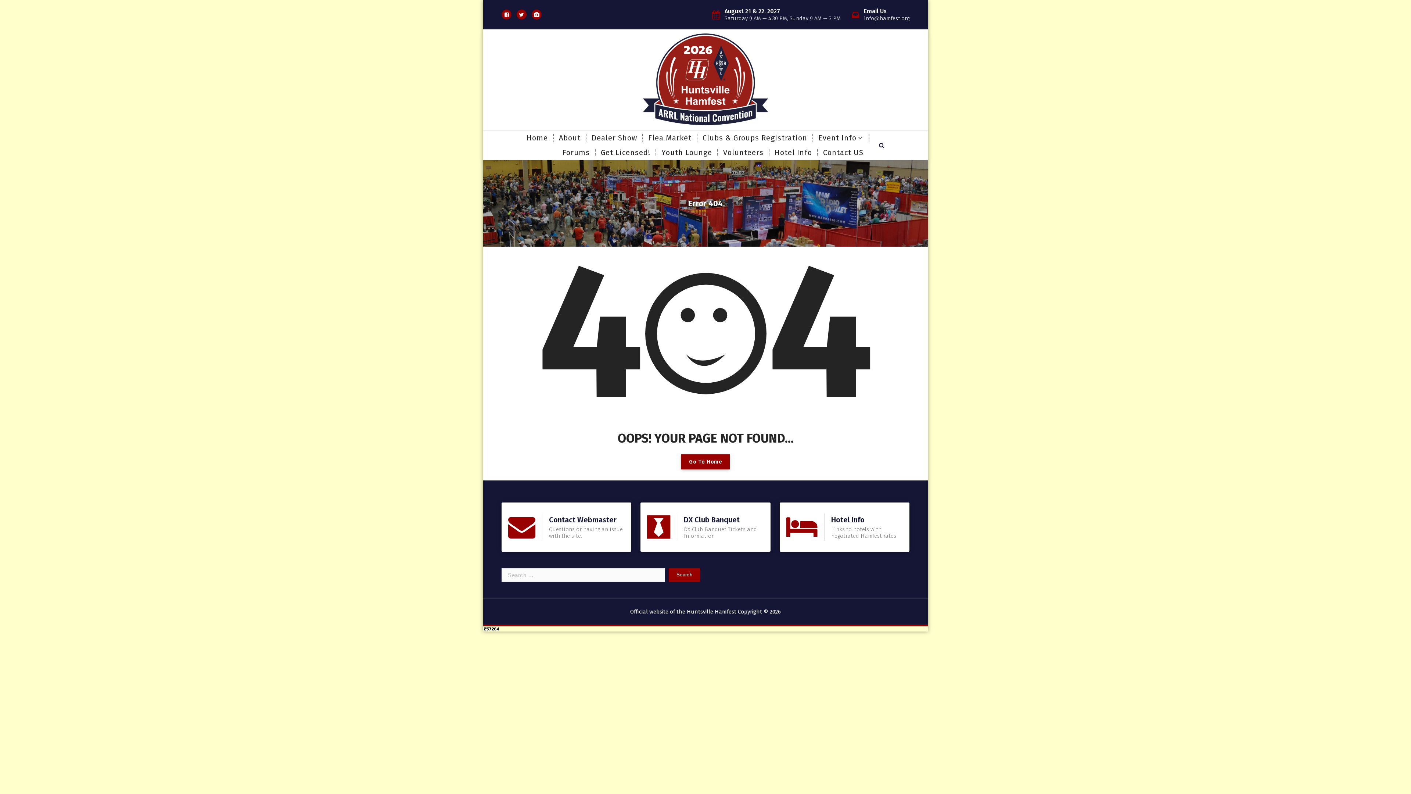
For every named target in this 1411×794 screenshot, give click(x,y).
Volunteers (743, 152)
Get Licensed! (625, 152)
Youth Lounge (686, 152)
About (570, 137)
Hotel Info (793, 152)
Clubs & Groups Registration (755, 137)
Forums (576, 152)
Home (537, 137)
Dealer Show (614, 137)
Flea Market (670, 137)
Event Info (837, 137)
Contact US (843, 152)
